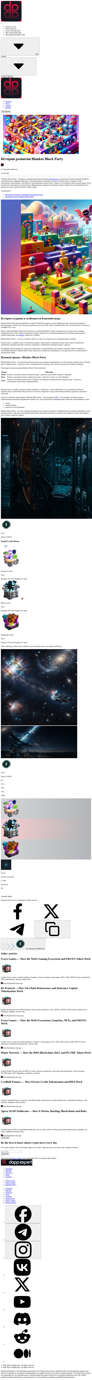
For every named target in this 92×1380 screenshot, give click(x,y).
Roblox (21, 335)
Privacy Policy (17, 1158)
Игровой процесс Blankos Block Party (19, 197)
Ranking (8, 101)
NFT (56, 397)
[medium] (22, 1361)
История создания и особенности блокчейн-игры (24, 195)
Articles (8, 105)
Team (7, 1175)
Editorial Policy (10, 1185)
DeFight (8, 1171)
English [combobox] (3, 56)
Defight (8, 108)
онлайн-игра (54, 179)
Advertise (8, 1169)
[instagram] (23, 1250)
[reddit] (22, 1344)
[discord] (22, 1327)
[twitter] (22, 1292)
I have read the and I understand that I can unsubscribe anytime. (29, 1158)
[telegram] (23, 1232)
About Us (8, 1173)
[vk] (22, 1275)
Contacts (8, 1177)
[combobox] (23, 1222)
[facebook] (23, 1214)
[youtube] (22, 1310)
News (7, 103)
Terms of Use (10, 1181)
